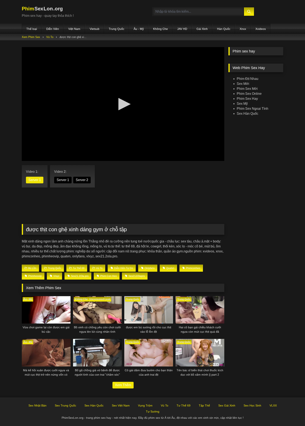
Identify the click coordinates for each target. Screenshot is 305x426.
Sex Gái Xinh (226, 405)
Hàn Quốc (223, 28)
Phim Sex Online (249, 93)
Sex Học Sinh (252, 405)
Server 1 (34, 180)
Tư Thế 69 (183, 405)
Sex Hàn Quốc (247, 113)
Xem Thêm (123, 385)
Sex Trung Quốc (65, 405)
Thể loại (31, 28)
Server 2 (82, 180)
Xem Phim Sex (31, 37)
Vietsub (94, 28)
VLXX (273, 405)
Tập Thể (204, 405)
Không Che (160, 28)
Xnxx (243, 28)
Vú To (49, 37)
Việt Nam (74, 28)
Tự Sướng (152, 411)
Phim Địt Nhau (247, 78)
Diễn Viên (52, 28)
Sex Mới (243, 83)
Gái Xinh (202, 28)
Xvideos (260, 28)
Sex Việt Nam (121, 405)
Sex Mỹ (242, 103)
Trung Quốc (116, 28)
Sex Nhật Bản (37, 405)
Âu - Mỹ (139, 28)
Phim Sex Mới (247, 88)
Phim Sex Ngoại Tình (252, 108)
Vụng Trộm (145, 405)
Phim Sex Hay (247, 98)
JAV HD (182, 28)
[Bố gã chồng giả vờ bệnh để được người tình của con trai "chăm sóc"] (97, 352)
